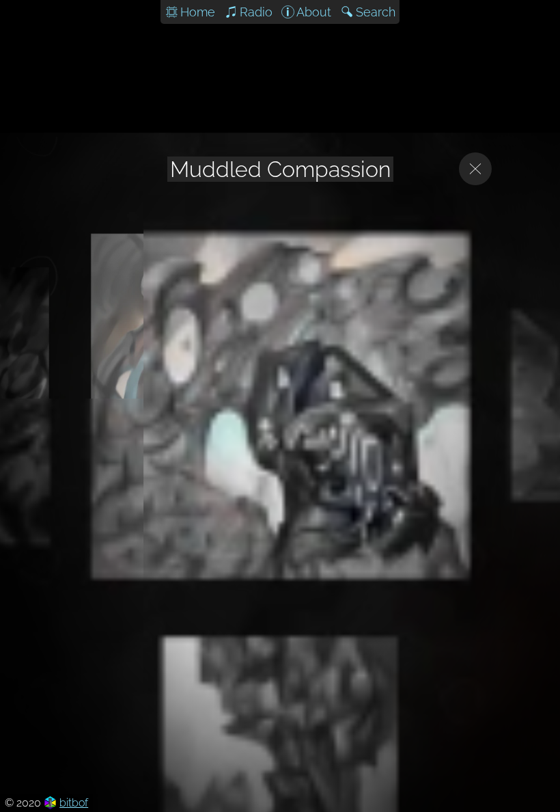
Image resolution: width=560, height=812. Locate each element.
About (313, 12)
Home (197, 12)
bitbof (73, 802)
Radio (256, 12)
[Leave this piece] (475, 168)
